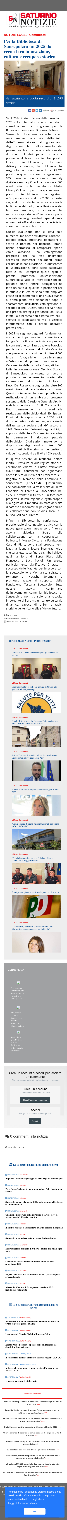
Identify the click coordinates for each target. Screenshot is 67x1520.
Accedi (35, 1120)
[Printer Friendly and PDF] (54, 110)
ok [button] (34, 1511)
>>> (38, 1404)
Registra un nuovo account (35, 1099)
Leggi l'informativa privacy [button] (22, 1503)
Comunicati (37, 34)
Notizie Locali (16, 34)
